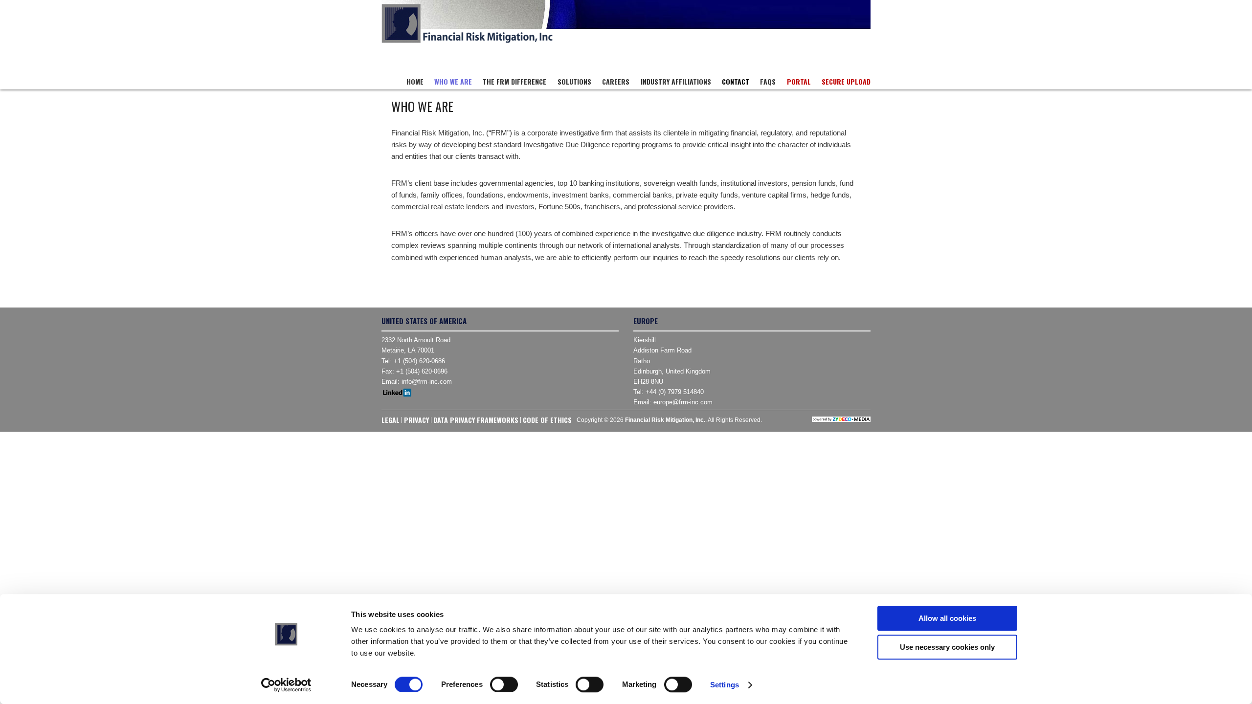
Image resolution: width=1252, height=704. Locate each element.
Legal (390, 420)
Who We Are (453, 81)
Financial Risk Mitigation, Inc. (467, 23)
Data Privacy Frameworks (475, 420)
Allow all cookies (947, 618)
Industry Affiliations (676, 81)
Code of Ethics (547, 420)
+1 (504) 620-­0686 (419, 361)
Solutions (574, 81)
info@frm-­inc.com (427, 381)
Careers (615, 81)
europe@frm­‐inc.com (683, 402)
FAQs (768, 81)
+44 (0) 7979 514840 (675, 392)
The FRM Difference (514, 81)
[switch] (504, 684)
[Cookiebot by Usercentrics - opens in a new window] (286, 685)
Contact (735, 81)
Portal (799, 81)
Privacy (416, 420)
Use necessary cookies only (947, 647)
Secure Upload (846, 81)
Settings (724, 685)
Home (415, 81)
